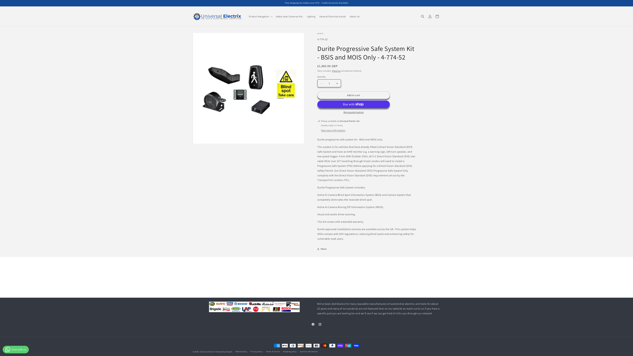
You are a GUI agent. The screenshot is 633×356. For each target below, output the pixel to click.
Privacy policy (257, 351)
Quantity (321, 76)
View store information (333, 130)
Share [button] (324, 248)
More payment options (354, 112)
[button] (260, 16)
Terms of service (273, 351)
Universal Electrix (207, 352)
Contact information (309, 351)
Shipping (336, 71)
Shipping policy (290, 351)
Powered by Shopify (223, 352)
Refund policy (241, 351)
